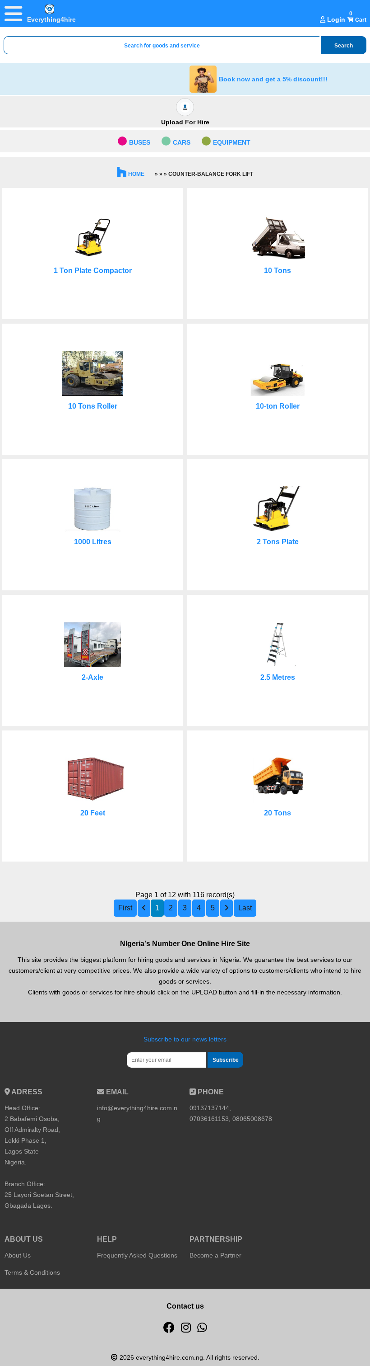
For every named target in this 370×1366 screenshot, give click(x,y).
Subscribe (226, 1060)
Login (335, 19)
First (125, 908)
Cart (360, 20)
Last (245, 908)
